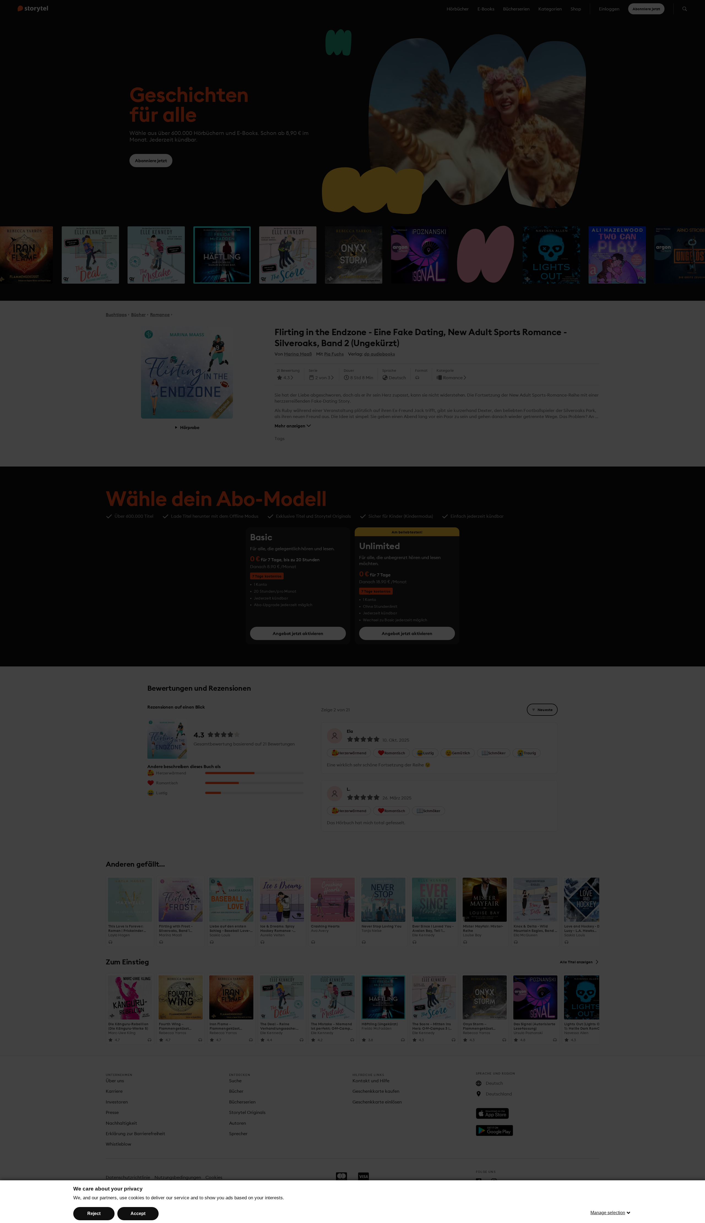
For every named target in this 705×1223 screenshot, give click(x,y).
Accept (138, 1213)
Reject (94, 1213)
